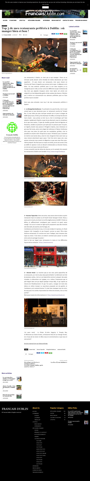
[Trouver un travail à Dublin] (19, 95)
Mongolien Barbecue (51, 349)
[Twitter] (57, 35)
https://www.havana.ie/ (46, 242)
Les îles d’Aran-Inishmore (59, 362)
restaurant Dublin (61, 349)
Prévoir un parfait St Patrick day (8, 395)
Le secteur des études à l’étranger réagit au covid (9, 379)
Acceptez (45, 7)
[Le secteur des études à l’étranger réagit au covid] (19, 379)
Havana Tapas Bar (41, 349)
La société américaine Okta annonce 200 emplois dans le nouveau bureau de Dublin (9, 85)
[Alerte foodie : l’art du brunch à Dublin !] (19, 387)
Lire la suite (45, 4)
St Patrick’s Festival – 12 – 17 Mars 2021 (75, 70)
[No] (88, 5)
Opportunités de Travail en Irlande (9, 114)
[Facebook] (53, 35)
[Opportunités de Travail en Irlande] (19, 115)
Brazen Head (32, 349)
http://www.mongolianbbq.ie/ (56, 151)
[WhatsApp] (65, 35)
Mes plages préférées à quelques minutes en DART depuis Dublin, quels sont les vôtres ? (33, 365)
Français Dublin (7, 35)
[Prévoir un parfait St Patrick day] (19, 396)
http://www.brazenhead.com (56, 295)
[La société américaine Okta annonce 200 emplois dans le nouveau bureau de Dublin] (19, 83)
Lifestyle (4, 25)
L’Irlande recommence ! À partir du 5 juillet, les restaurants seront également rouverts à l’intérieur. (8, 104)
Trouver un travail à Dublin (9, 94)
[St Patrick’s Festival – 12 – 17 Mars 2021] (85, 70)
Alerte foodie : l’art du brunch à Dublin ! (9, 387)
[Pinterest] (61, 35)
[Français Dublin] (12, 127)
